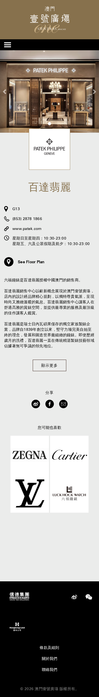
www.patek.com (27, 228)
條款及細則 (49, 647)
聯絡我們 (49, 669)
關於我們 (49, 658)
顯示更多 (49, 365)
